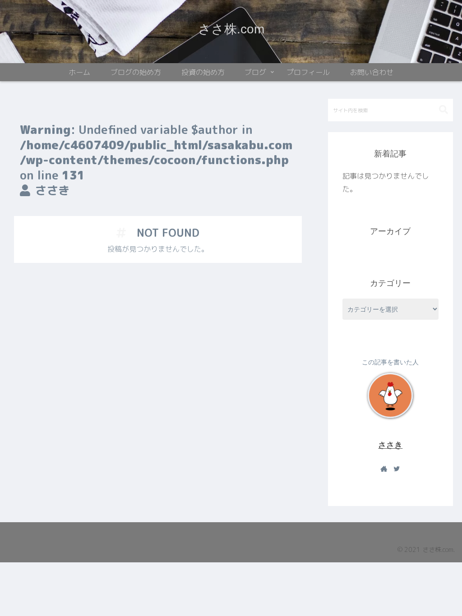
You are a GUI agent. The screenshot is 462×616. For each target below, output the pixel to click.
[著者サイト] (384, 469)
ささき (390, 445)
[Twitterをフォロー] (396, 469)
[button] (443, 110)
